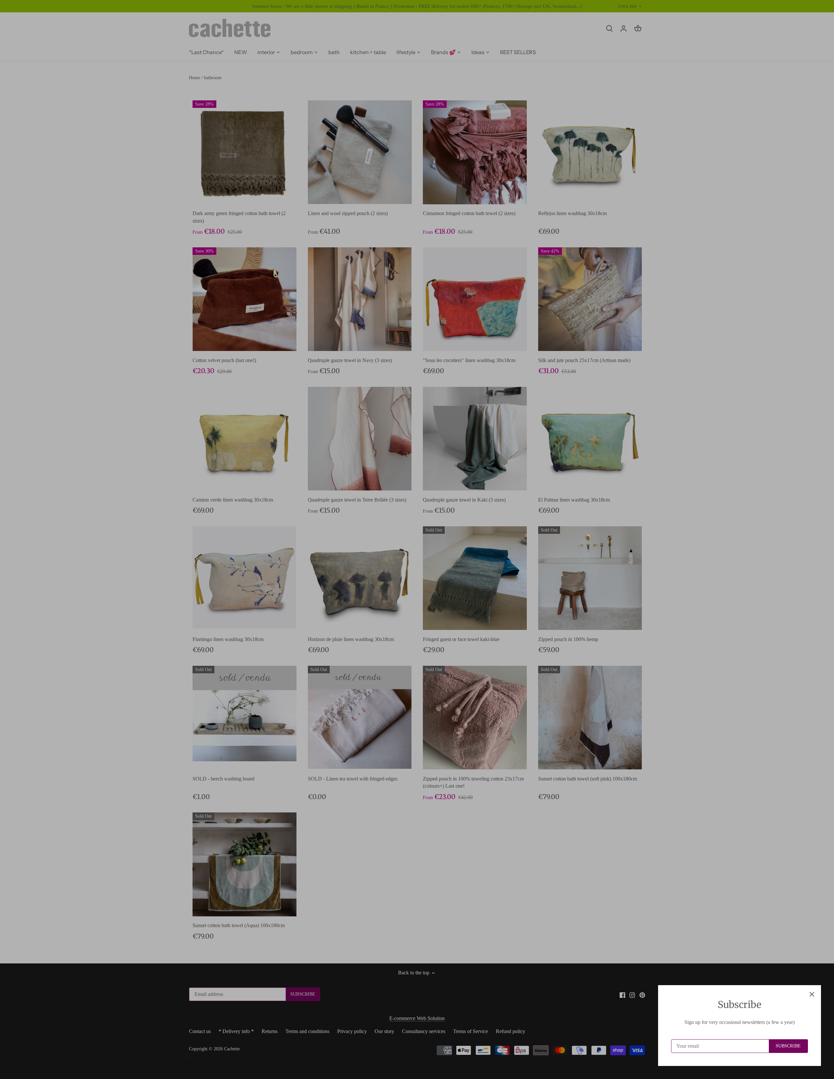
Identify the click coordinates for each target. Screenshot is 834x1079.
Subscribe (788, 1045)
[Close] (812, 994)
